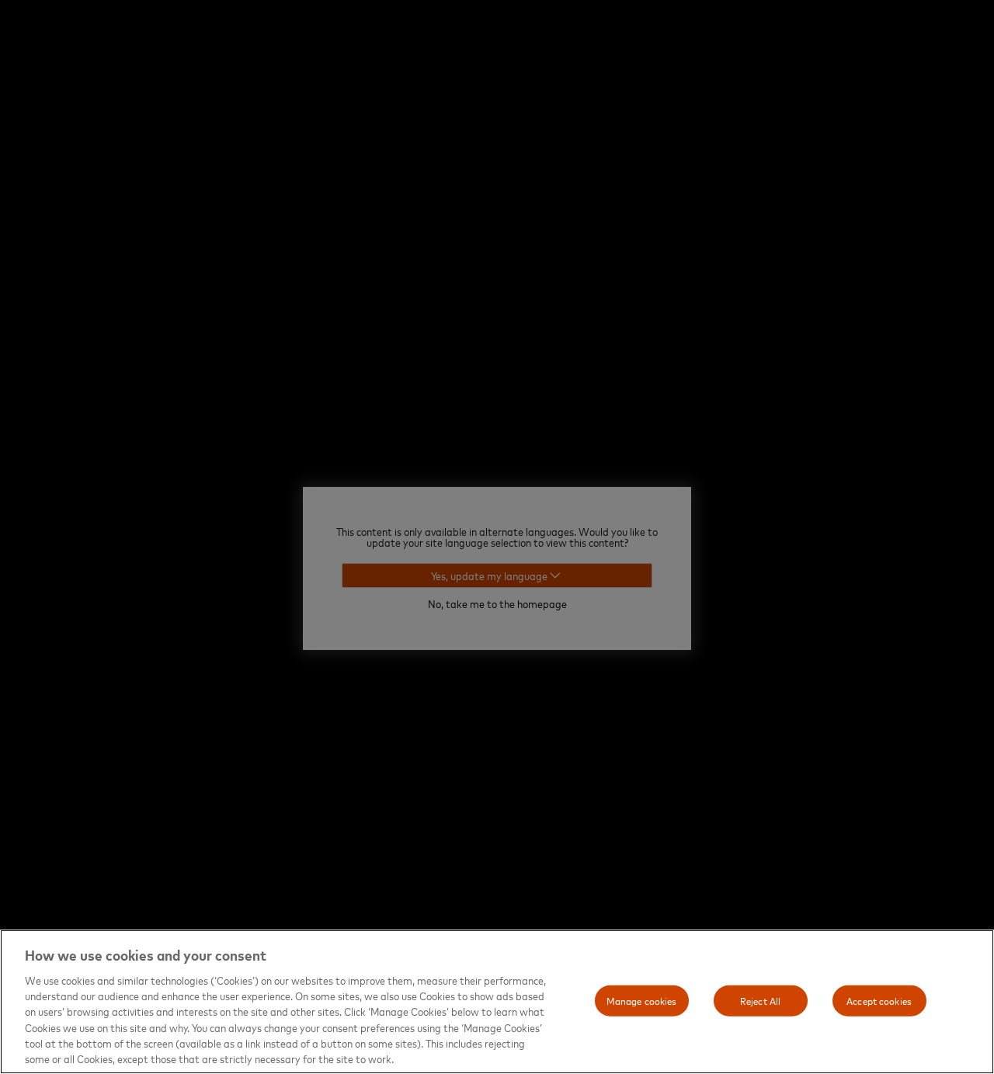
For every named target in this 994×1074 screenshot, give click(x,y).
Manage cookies (641, 1000)
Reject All (760, 1000)
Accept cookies (879, 1000)
